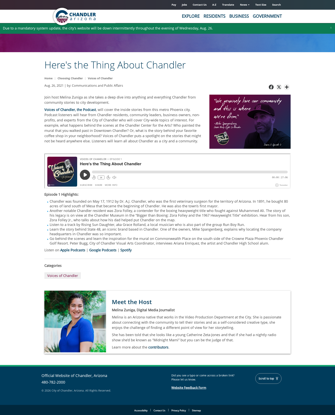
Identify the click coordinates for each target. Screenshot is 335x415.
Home (48, 78)
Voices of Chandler (100, 78)
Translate (228, 4)
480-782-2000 (53, 382)
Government (267, 16)
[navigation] (271, 86)
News (244, 4)
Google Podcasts (103, 250)
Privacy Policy (178, 410)
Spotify (126, 250)
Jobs (184, 4)
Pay (174, 4)
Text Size (260, 4)
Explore (191, 16)
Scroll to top (267, 378)
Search (276, 4)
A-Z (214, 4)
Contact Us (199, 4)
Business (239, 16)
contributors (158, 347)
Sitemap (196, 410)
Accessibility (141, 410)
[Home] (90, 16)
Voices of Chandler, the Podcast (70, 109)
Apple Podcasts (72, 250)
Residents (214, 16)
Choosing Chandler (70, 78)
